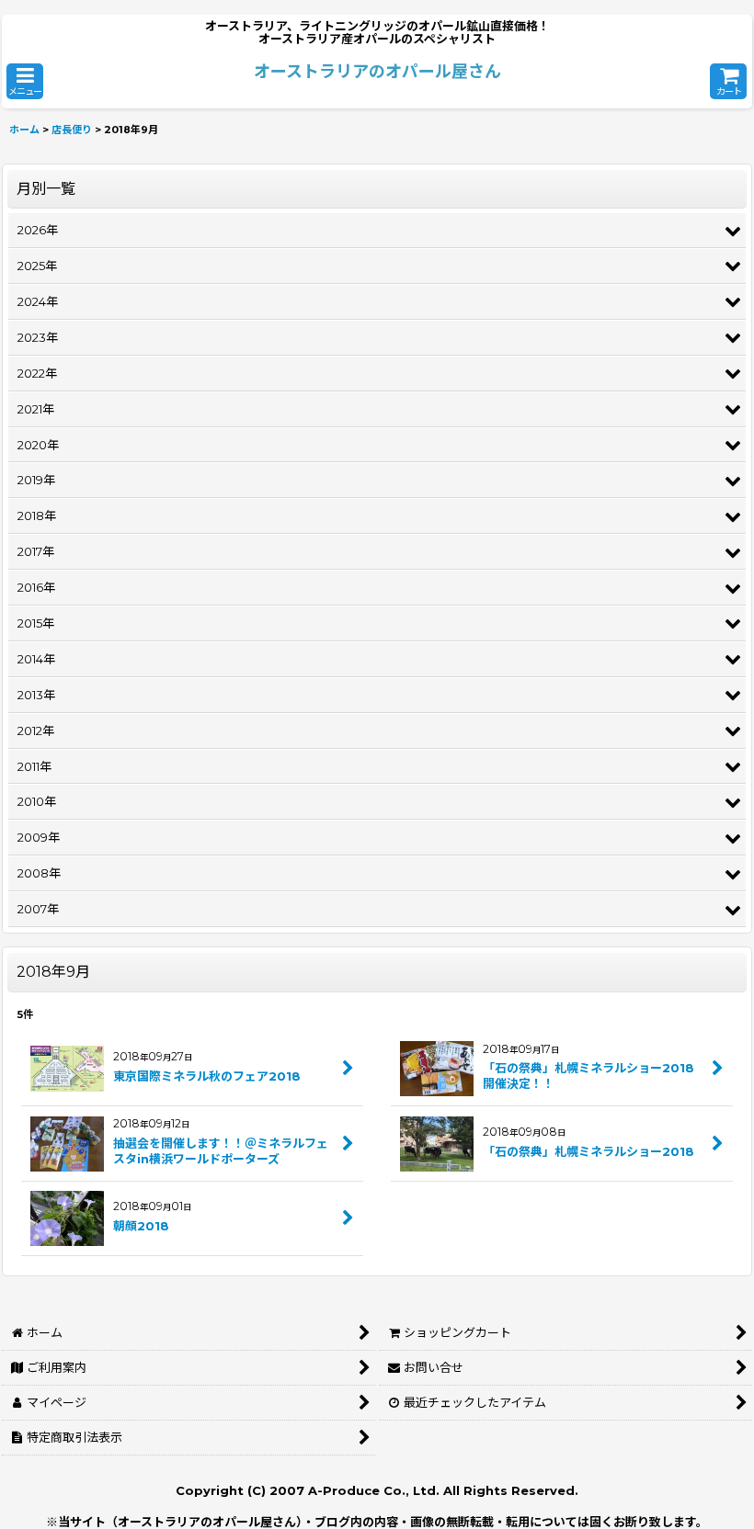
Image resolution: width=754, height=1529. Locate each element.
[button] (24, 81)
